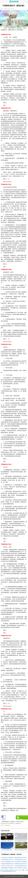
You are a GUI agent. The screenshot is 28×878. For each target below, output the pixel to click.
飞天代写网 (13, 876)
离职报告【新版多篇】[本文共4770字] (12, 870)
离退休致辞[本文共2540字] (20, 857)
